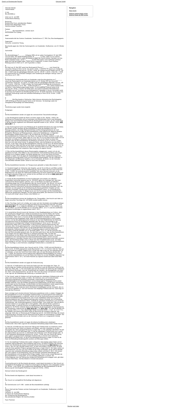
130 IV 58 (12, 175)
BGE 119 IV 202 (10, 206)
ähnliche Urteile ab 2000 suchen (78, 15)
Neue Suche (72, 10)
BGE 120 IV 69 (31, 308)
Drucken (19, 1)
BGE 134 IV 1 (54, 345)
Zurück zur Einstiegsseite (9, 1)
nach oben (76, 406)
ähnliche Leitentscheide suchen (78, 13)
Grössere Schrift (60, 1)
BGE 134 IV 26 (56, 174)
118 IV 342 (44, 308)
